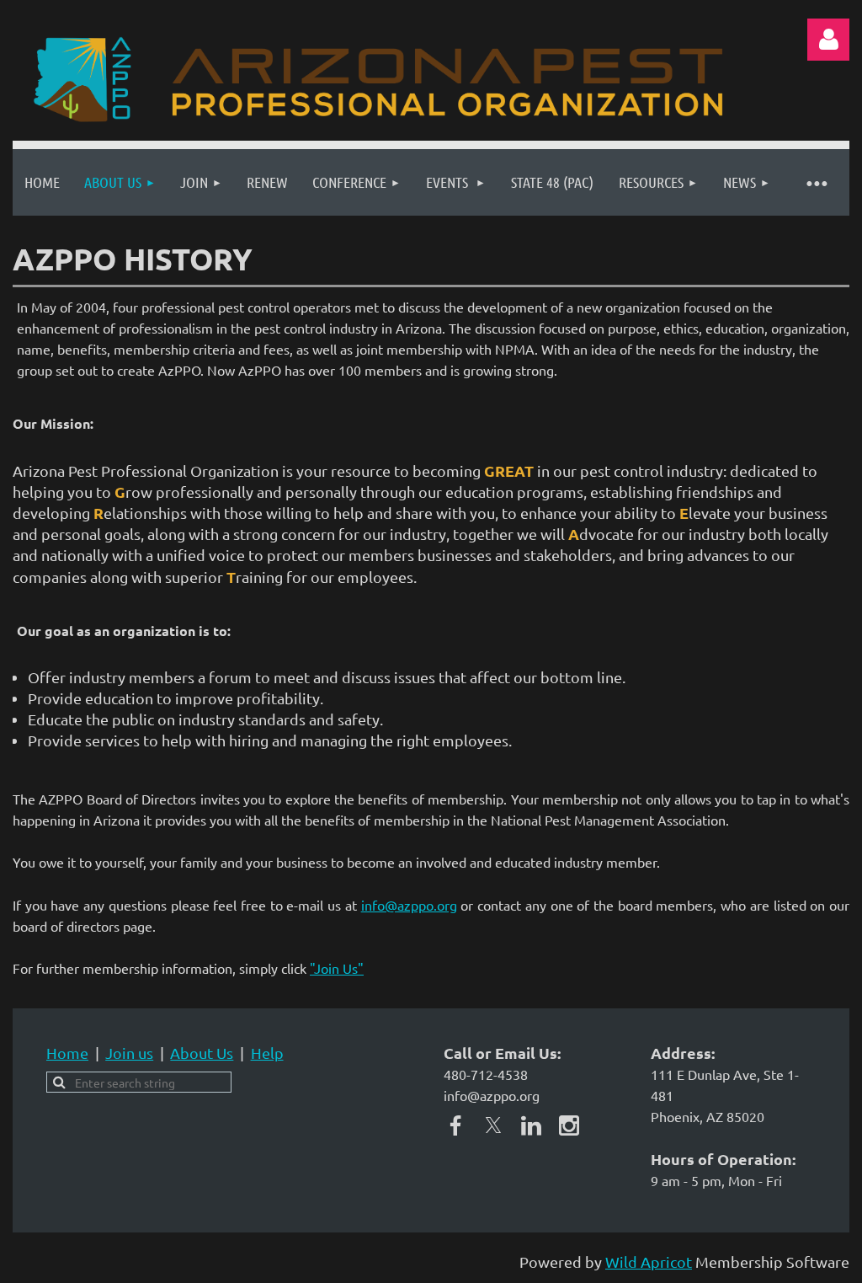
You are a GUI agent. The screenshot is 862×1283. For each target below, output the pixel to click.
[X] (493, 1125)
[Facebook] (455, 1125)
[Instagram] (569, 1125)
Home (67, 1052)
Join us (129, 1052)
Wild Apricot (648, 1261)
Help (267, 1052)
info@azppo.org (409, 904)
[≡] (815, 182)
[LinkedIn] (531, 1125)
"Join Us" (337, 968)
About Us (201, 1052)
